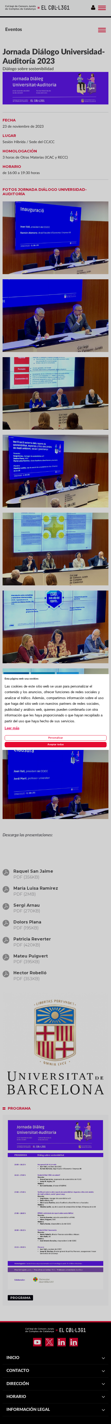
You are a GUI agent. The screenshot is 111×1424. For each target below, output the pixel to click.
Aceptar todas (55, 744)
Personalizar (55, 737)
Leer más (12, 728)
